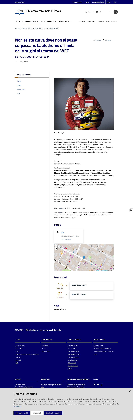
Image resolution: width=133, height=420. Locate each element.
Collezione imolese (73, 357)
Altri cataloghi (72, 348)
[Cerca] (116, 12)
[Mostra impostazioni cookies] (131, 210)
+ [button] (56, 246)
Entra (18, 340)
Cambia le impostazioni (53, 413)
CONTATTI (18, 379)
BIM (62, 232)
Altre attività (39, 28)
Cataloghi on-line (73, 345)
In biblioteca (45, 345)
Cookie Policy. (18, 406)
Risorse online (99, 340)
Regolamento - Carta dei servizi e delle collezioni (27, 355)
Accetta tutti (37, 413)
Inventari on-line (73, 366)
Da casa (44, 348)
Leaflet (97, 270)
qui (60, 208)
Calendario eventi (52, 28)
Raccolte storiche (73, 360)
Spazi (17, 351)
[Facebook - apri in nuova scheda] (92, 12)
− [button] (56, 248)
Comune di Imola (19, 2)
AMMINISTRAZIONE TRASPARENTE (78, 379)
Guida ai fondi (72, 363)
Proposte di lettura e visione (102, 348)
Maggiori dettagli (66, 239)
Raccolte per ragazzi (74, 354)
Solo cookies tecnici (22, 413)
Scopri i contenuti (74, 340)
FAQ (17, 363)
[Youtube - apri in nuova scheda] (96, 12)
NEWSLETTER (45, 379)
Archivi (70, 369)
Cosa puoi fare (27, 28)
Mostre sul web (98, 345)
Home (17, 28)
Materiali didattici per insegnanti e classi (104, 352)
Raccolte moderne (73, 351)
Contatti (18, 360)
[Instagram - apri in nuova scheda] (100, 12)
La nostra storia (20, 345)
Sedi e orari (19, 348)
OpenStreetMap (104, 270)
